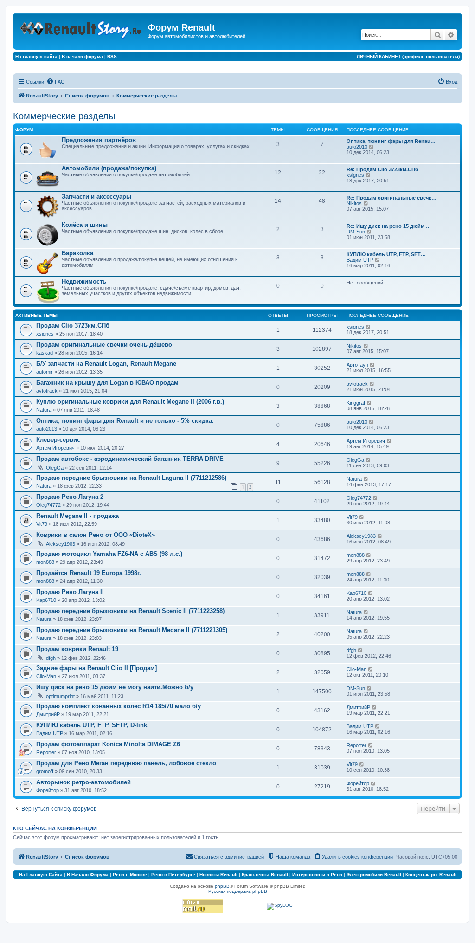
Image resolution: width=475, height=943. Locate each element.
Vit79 (41, 524)
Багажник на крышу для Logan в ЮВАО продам (107, 382)
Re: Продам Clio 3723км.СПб (382, 169)
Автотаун (357, 365)
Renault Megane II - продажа (77, 515)
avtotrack (47, 391)
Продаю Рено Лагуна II (70, 591)
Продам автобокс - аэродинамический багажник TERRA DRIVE (130, 458)
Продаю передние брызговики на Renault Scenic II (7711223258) (130, 610)
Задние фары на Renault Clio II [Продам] (96, 668)
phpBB (222, 886)
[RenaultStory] (81, 27)
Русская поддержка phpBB (237, 891)
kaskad (44, 352)
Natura (43, 410)
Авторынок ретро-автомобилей (83, 782)
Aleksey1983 (60, 544)
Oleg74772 (48, 505)
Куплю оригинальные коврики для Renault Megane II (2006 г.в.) (130, 401)
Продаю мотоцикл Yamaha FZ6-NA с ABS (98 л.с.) (109, 553)
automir (44, 372)
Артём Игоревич (55, 448)
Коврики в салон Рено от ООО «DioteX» (95, 534)
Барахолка (77, 253)
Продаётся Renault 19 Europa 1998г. (88, 572)
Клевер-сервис (58, 439)
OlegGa (55, 468)
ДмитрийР (48, 714)
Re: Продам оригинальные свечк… (391, 197)
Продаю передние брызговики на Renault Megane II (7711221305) (131, 630)
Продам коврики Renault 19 (77, 649)
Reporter (46, 752)
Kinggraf (356, 403)
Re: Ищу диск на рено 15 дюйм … (389, 226)
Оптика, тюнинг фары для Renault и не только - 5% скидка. (125, 420)
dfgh (51, 658)
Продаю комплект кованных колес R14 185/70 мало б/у (118, 706)
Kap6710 (46, 600)
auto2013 (357, 146)
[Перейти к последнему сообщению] (369, 326)
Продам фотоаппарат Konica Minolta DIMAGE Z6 (108, 744)
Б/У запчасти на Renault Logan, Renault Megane (106, 363)
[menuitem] (55, 81)
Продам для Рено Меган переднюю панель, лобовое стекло (126, 763)
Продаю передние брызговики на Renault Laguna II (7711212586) (131, 477)
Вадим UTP (360, 260)
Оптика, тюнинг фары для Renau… (391, 141)
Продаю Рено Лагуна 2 (69, 496)
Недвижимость (84, 281)
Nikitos (354, 203)
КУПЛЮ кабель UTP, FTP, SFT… (386, 254)
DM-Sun (356, 231)
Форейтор (47, 790)
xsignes (355, 175)
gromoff (44, 771)
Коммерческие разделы (64, 116)
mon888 (45, 562)
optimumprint (60, 696)
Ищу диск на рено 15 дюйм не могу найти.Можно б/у (114, 687)
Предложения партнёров (99, 139)
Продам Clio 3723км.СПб (72, 325)
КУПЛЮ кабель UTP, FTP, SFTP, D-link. (92, 725)
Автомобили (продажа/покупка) (109, 168)
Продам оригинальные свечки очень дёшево (104, 344)
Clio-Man (46, 676)
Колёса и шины (85, 224)
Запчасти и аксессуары (96, 196)
